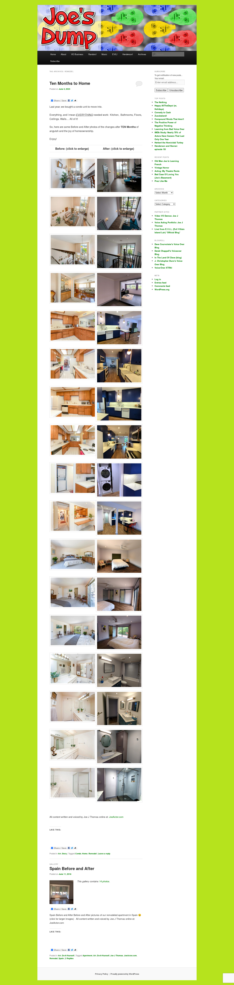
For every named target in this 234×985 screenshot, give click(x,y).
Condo (78, 853)
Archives (142, 54)
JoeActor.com (116, 816)
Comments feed (162, 285)
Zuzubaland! (161, 115)
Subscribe (55, 61)
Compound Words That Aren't (169, 119)
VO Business (77, 54)
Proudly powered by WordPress (124, 973)
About (63, 54)
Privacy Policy (101, 973)
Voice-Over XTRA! (163, 267)
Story (64, 853)
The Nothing (161, 102)
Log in (158, 279)
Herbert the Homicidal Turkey (169, 142)
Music (104, 54)
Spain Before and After (72, 868)
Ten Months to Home (70, 83)
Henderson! (127, 54)
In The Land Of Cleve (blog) (168, 257)
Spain (61, 958)
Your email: (159, 78)
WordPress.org (162, 289)
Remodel (93, 853)
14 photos (104, 881)
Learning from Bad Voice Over (169, 129)
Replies (69, 958)
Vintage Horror (162, 167)
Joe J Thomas (116, 955)
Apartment (87, 955)
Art (59, 853)
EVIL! (114, 54)
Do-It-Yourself (68, 955)
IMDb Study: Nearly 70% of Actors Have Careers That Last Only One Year (169, 136)
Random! (92, 54)
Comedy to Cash (163, 112)
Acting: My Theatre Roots (167, 170)
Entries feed (160, 282)
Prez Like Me (161, 180)
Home (53, 54)
